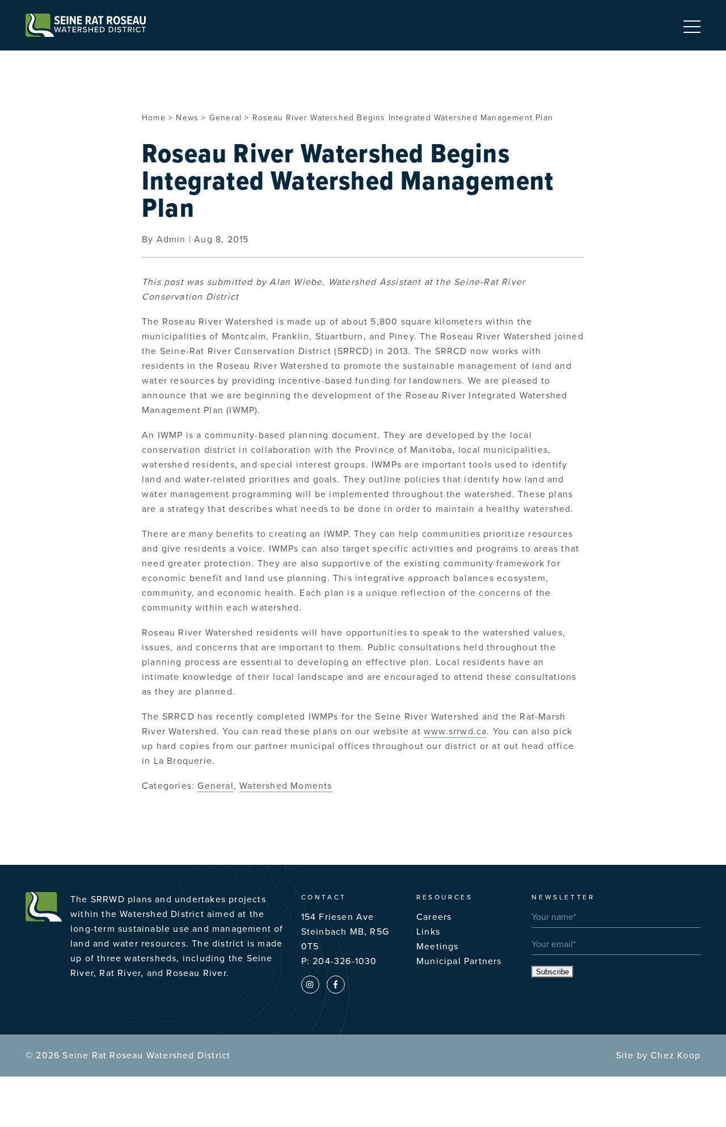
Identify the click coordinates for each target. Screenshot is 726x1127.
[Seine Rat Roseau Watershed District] (86, 25)
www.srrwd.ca (455, 731)
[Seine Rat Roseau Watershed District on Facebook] (336, 984)
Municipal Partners (459, 961)
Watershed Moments (285, 786)
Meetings (437, 946)
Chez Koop (675, 1055)
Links (428, 931)
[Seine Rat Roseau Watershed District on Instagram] (310, 984)
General (215, 786)
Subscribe (552, 972)
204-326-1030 (345, 961)
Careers (433, 917)
